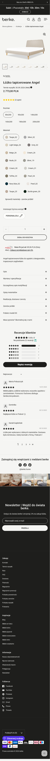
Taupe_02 (13, 137)
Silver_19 (30, 160)
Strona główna (7, 26)
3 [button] (26, 444)
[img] (8, 387)
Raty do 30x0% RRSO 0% (25, 2)
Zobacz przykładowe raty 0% (21, 250)
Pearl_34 (31, 176)
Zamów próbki (9, 306)
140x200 (34, 115)
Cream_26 (31, 153)
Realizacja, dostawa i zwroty (14, 299)
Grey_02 (35, 145)
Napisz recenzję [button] (25, 364)
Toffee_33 (13, 176)
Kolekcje (19, 26)
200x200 (36, 122)
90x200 (21, 115)
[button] (9, 100)
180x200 (22, 122)
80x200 (8, 115)
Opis (5, 272)
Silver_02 (31, 137)
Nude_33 (12, 160)
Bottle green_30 (34, 191)
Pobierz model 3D (10, 313)
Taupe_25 (13, 191)
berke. (7, 76)
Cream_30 (13, 168)
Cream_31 (32, 168)
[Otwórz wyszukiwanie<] (28, 19)
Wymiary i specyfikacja (12, 279)
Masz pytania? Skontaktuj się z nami (17, 320)
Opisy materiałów (10, 292)
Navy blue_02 (14, 184)
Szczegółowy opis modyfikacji (15, 285)
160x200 (8, 122)
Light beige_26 (15, 145)
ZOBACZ (25, 12)
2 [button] (22, 444)
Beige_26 (12, 153)
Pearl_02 (34, 184)
